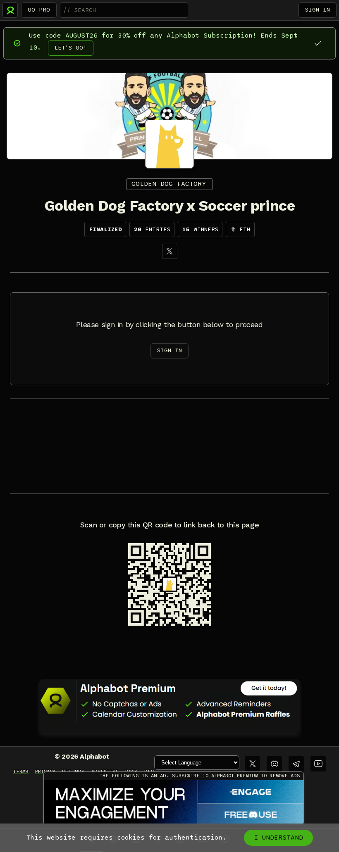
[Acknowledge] (317, 43)
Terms (21, 771)
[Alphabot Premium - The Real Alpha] (169, 700)
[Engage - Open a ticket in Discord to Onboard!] (173, 803)
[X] (169, 251)
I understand (278, 837)
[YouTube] (318, 763)
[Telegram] (296, 763)
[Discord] (274, 763)
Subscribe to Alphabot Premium (215, 775)
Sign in (317, 9)
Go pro (39, 9)
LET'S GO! (71, 47)
